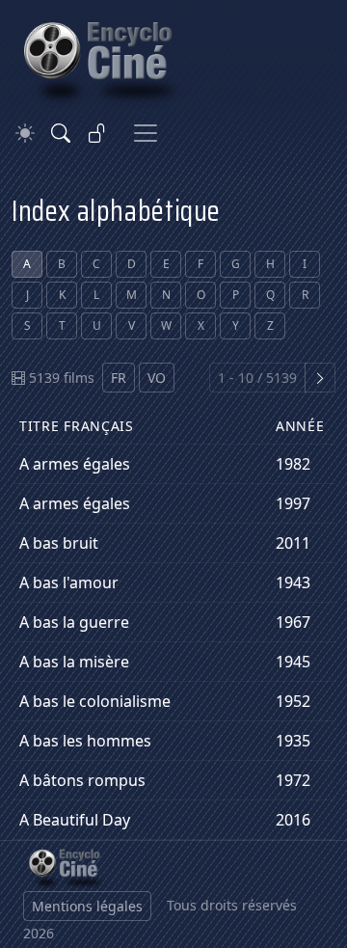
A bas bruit (58, 543)
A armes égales (74, 463)
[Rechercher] (60, 133)
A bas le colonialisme (95, 701)
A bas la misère (74, 661)
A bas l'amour (69, 582)
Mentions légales (87, 906)
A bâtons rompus (82, 780)
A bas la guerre (74, 622)
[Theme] (25, 134)
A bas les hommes (85, 740)
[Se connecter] (97, 133)
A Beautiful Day (74, 819)
